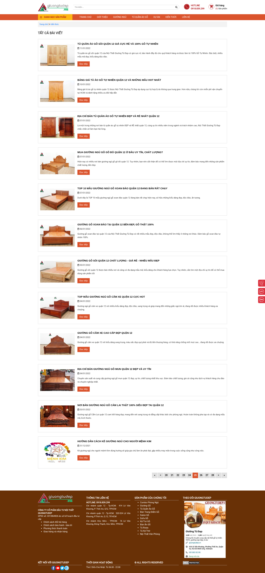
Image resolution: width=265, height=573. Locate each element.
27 (207, 475)
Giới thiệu (102, 17)
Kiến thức (171, 17)
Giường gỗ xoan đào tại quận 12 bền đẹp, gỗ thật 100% (115, 224)
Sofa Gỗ (144, 518)
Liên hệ (186, 17)
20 (166, 475)
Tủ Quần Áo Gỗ (147, 508)
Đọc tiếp (84, 64)
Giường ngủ (119, 17)
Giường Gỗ (145, 505)
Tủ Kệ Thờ (145, 531)
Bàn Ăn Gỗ (145, 524)
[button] (176, 7)
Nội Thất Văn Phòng (150, 534)
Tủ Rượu (144, 527)
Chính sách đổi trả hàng (55, 522)
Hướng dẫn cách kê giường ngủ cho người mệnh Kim (114, 441)
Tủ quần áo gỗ (140, 17)
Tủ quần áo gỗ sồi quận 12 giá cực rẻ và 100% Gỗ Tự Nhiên (117, 43)
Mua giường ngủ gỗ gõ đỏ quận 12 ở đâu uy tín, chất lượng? (120, 152)
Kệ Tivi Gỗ (145, 521)
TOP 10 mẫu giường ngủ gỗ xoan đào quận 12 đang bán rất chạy (122, 188)
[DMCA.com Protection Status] (191, 562)
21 (172, 475)
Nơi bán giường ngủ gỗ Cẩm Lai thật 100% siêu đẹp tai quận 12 (120, 405)
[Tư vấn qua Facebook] (261, 291)
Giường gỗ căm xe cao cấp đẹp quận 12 (104, 333)
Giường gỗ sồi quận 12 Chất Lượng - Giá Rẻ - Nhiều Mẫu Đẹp (118, 260)
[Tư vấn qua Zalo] (261, 299)
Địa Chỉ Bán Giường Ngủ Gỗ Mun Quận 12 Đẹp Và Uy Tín (114, 369)
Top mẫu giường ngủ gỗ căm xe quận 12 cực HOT (111, 296)
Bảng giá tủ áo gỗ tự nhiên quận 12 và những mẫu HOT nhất (119, 80)
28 (212, 475)
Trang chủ (85, 17)
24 (189, 475)
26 (201, 475)
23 (183, 475)
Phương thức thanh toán (55, 528)
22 (178, 475)
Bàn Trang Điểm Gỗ (149, 512)
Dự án (156, 17)
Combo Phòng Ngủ (149, 502)
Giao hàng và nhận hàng (55, 531)
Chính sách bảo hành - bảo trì (57, 525)
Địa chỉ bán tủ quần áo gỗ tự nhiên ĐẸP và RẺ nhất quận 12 (118, 116)
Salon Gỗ (144, 515)
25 (195, 475)
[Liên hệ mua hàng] (261, 283)
